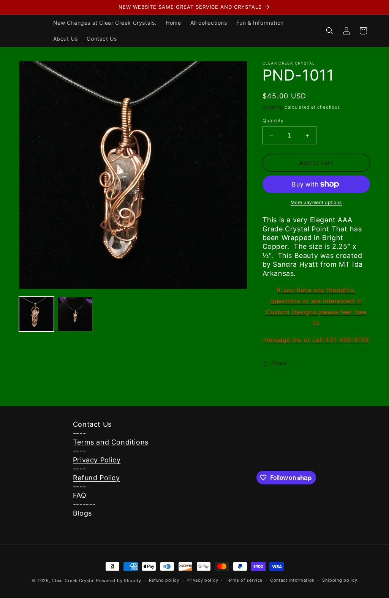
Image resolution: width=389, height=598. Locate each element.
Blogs (82, 513)
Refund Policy (96, 478)
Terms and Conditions (111, 442)
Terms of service (244, 580)
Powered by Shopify (118, 580)
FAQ (80, 495)
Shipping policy (339, 580)
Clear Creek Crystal (73, 580)
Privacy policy (202, 580)
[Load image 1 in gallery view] (36, 314)
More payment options (316, 202)
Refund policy (164, 580)
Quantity (273, 120)
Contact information (292, 580)
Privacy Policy (96, 460)
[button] (329, 30)
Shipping (272, 107)
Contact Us (92, 424)
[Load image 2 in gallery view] (75, 314)
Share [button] (279, 363)
